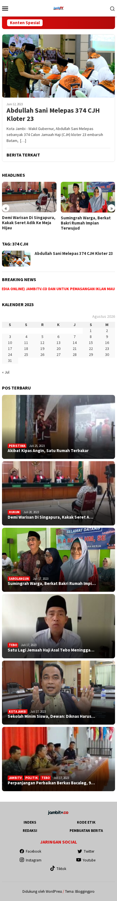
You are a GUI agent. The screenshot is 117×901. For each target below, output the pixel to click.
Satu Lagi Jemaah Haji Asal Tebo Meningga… (51, 650)
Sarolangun (19, 579)
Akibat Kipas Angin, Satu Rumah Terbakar (48, 450)
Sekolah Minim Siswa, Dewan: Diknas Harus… (51, 716)
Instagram (33, 860)
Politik (31, 778)
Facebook (33, 851)
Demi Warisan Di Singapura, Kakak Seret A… (50, 517)
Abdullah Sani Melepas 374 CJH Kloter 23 (53, 114)
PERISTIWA (17, 446)
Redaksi (30, 830)
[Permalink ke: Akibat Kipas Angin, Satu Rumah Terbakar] (58, 427)
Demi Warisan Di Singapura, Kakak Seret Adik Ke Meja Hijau (28, 222)
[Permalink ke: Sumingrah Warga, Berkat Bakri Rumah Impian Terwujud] (58, 560)
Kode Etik (86, 822)
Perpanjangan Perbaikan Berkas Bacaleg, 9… (51, 782)
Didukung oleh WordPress (42, 891)
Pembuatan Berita (86, 830)
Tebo (13, 645)
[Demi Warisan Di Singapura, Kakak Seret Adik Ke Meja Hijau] (29, 197)
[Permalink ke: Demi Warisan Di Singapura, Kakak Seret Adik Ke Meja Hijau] (58, 493)
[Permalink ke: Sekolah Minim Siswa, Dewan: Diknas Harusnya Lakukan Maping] (58, 693)
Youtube (89, 860)
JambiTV (15, 778)
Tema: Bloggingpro (80, 891)
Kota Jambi (17, 712)
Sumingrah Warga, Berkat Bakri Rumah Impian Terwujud (86, 223)
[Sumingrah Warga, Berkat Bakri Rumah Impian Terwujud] (88, 197)
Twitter (89, 851)
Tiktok (61, 868)
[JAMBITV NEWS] (58, 7)
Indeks (30, 822)
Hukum (14, 512)
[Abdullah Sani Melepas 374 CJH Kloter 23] (58, 66)
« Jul (5, 372)
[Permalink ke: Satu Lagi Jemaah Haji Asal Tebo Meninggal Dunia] (58, 626)
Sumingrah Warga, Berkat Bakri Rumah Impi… (52, 583)
